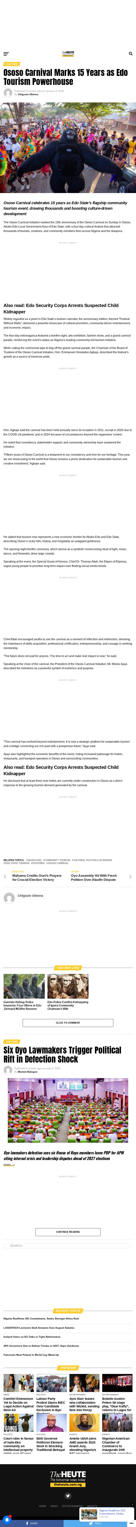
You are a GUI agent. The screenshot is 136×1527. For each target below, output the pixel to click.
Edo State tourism (17, 863)
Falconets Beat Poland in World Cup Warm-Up (31, 1354)
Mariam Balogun (28, 1071)
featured (38, 863)
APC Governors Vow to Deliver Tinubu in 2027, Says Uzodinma (41, 1345)
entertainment (72, 1506)
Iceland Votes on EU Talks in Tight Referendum (32, 1336)
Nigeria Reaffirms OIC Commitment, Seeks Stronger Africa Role (41, 1318)
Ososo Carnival (58, 863)
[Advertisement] (68, 25)
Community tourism (57, 860)
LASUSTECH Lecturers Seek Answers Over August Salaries (39, 1327)
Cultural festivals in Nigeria (92, 860)
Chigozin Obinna (28, 94)
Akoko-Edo (34, 860)
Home (42, 1506)
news (54, 1506)
